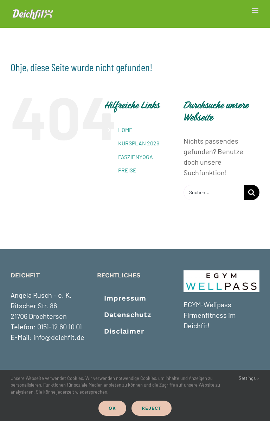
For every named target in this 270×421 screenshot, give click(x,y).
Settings (248, 378)
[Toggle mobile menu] (255, 10)
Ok (112, 408)
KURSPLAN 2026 (138, 143)
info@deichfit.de (58, 337)
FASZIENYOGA (135, 156)
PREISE (127, 170)
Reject (151, 408)
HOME (125, 129)
